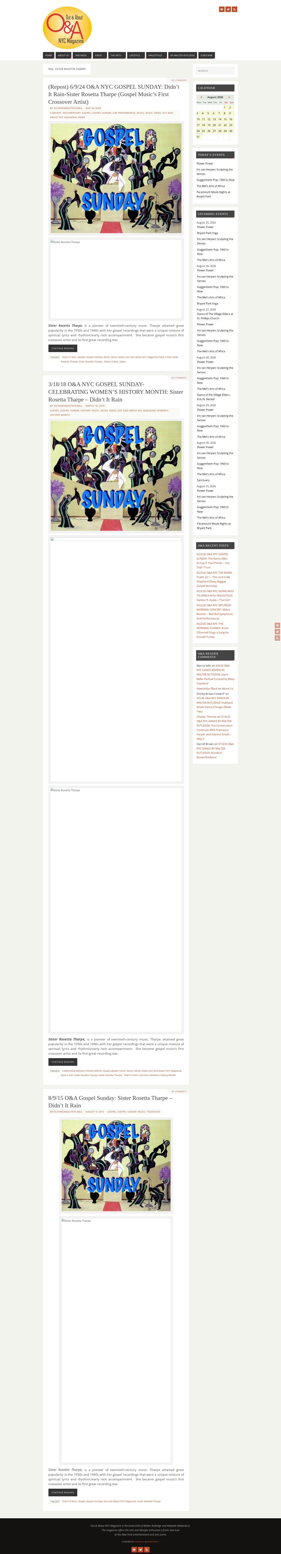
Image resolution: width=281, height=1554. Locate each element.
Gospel (86, 112)
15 (226, 119)
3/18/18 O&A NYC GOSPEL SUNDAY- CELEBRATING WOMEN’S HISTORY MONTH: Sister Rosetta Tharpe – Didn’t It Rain (115, 392)
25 (204, 131)
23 (231, 125)
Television (153, 1111)
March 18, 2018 (95, 405)
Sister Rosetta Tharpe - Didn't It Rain (98, 361)
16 (231, 119)
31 (199, 137)
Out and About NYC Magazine (142, 357)
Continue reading (63, 348)
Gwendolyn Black (207, 688)
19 (209, 125)
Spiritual (144, 1075)
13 (215, 119)
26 (209, 131)
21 (220, 125)
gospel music (118, 1070)
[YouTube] (277, 625)
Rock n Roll (165, 357)
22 (226, 125)
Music (140, 112)
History (86, 410)
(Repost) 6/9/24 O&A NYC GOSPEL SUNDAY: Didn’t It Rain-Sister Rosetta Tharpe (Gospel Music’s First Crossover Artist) (113, 94)
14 (220, 119)
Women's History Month (163, 1075)
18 (204, 125)
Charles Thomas (206, 716)
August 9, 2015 (95, 1111)
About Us (227, 688)
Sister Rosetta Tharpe (85, 1075)
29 (226, 131)
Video (81, 117)
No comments (179, 80)
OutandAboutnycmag (68, 108)
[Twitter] (277, 631)
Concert (55, 112)
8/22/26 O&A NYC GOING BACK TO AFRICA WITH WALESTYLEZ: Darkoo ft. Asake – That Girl (215, 595)
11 (204, 119)
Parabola (140, 1541)
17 (199, 125)
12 (209, 119)
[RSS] (277, 638)
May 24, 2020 (93, 108)
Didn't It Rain (69, 357)
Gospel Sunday (101, 112)
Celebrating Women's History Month (82, 1070)
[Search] (230, 71)
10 (199, 119)
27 (215, 131)
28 (220, 131)
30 (231, 131)
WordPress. (153, 1541)
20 (215, 125)
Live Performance (124, 112)
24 (199, 131)
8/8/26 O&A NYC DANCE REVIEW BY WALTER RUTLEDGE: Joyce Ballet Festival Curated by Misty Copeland (215, 674)
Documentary (72, 112)
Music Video (153, 112)
